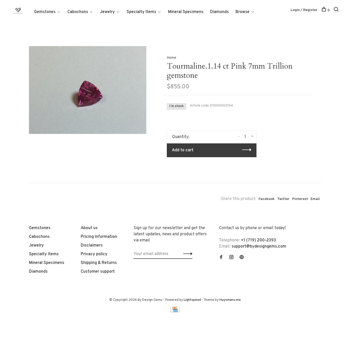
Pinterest (300, 199)
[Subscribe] (186, 254)
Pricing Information (99, 236)
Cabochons (77, 12)
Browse (242, 12)
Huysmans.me (230, 300)
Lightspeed (192, 300)
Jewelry (107, 12)
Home (171, 58)
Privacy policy (94, 254)
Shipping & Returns (99, 262)
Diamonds (219, 12)
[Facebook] (221, 257)
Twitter (283, 199)
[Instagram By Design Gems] (231, 257)
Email (315, 199)
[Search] (337, 10)
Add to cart (182, 150)
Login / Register (304, 10)
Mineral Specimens (185, 12)
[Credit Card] (175, 311)
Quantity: (180, 137)
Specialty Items (141, 12)
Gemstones (45, 12)
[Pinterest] (242, 257)
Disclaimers (92, 245)
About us (89, 228)
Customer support (98, 271)
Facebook (267, 199)
